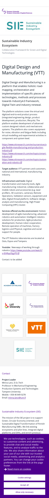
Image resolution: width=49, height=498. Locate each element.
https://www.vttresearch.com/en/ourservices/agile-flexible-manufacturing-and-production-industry (24, 147)
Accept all (24, 485)
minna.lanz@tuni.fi (17, 397)
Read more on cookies (19, 469)
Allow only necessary (25, 492)
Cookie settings (24, 477)
